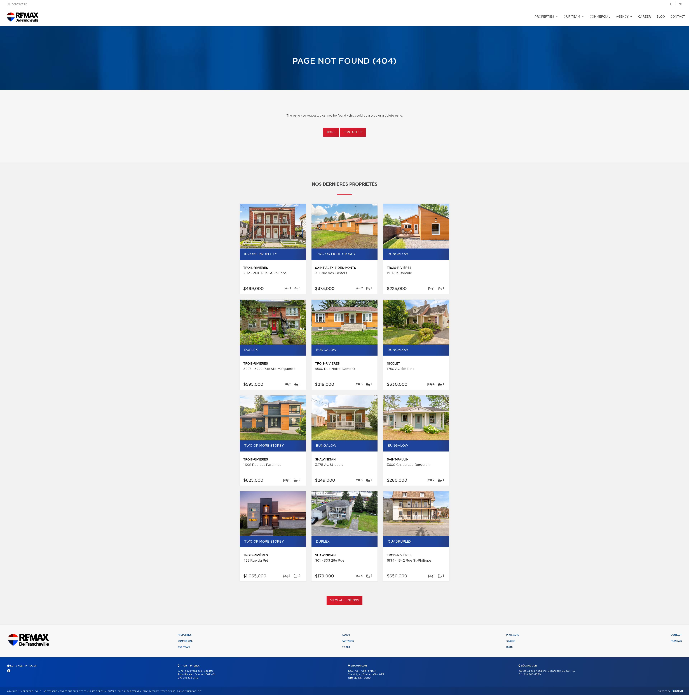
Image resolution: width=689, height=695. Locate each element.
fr (680, 4)
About (346, 635)
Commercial (600, 16)
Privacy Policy (151, 691)
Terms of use (167, 691)
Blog (661, 16)
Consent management (189, 691)
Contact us (19, 4)
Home (331, 132)
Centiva (677, 691)
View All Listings (344, 600)
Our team (572, 16)
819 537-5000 (362, 678)
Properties (544, 16)
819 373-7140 (190, 678)
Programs (512, 635)
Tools (346, 647)
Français (676, 641)
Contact (678, 16)
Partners (348, 641)
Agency (622, 16)
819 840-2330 (532, 674)
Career (644, 16)
